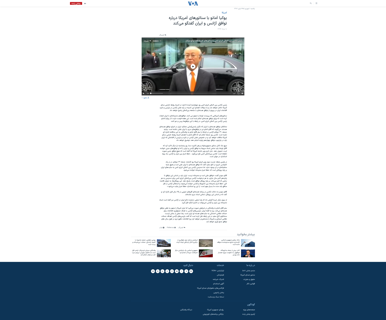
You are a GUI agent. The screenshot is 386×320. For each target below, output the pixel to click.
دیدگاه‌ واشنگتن (186, 309)
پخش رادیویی (218, 292)
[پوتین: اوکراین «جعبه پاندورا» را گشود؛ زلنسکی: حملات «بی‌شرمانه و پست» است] (164, 243)
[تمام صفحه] (238, 93)
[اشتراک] (153, 271)
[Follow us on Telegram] (186, 271)
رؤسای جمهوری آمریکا (215, 309)
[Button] (162, 35)
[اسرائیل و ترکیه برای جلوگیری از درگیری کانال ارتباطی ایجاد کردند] (206, 243)
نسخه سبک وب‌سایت (216, 297)
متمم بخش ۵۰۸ (248, 270)
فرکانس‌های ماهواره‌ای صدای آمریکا (210, 288)
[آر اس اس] (162, 271)
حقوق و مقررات (249, 279)
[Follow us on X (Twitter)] (181, 271)
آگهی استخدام (218, 283)
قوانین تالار (251, 283)
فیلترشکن (220, 275)
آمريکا (224, 12)
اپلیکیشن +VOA (218, 270)
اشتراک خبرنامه (218, 279)
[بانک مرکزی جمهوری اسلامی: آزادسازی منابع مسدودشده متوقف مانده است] (248, 243)
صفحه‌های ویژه (249, 309)
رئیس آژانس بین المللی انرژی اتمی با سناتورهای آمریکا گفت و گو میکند (214, 40)
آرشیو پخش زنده (248, 314)
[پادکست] (158, 271)
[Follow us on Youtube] (177, 271)
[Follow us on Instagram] (172, 271)
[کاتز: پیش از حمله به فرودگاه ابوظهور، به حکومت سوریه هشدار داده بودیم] (248, 253)
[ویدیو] (85, 3)
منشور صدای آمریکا (247, 275)
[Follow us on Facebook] (191, 271)
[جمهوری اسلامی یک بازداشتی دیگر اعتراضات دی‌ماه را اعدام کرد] (206, 253)
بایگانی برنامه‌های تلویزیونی (213, 314)
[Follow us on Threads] (167, 271)
